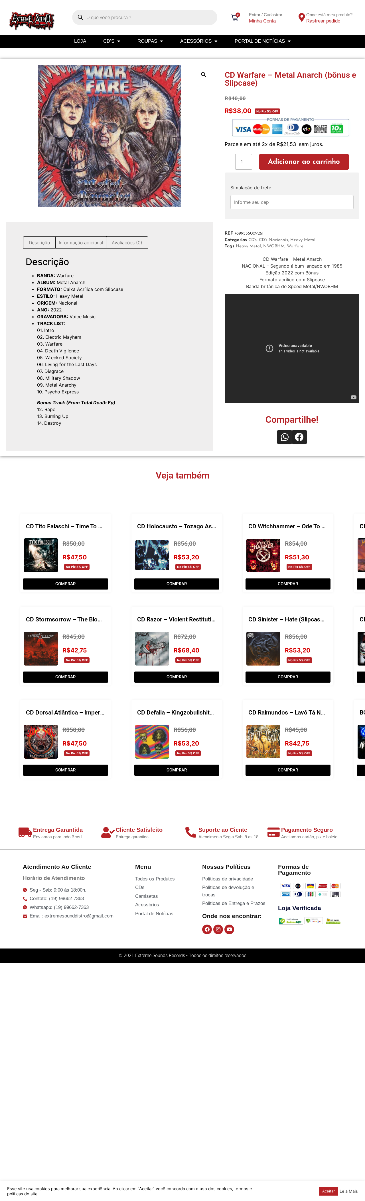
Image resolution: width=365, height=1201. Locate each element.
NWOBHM (274, 246)
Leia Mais (349, 1191)
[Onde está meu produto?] (301, 17)
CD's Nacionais (273, 240)
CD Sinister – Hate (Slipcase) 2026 (294, 619)
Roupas (147, 41)
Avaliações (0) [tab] (127, 242)
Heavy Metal (302, 240)
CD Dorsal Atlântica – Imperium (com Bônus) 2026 (93, 712)
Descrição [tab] (39, 242)
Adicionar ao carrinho (304, 162)
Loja (80, 41)
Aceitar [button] (328, 1191)
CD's (252, 240)
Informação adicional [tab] (81, 242)
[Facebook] (207, 929)
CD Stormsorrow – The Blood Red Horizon (82, 619)
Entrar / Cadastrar (265, 14)
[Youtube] (229, 929)
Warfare (295, 246)
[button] (203, 74)
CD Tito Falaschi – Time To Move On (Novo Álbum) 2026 (100, 526)
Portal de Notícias (260, 41)
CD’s (108, 41)
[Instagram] (218, 929)
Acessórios (196, 41)
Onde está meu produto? (329, 14)
